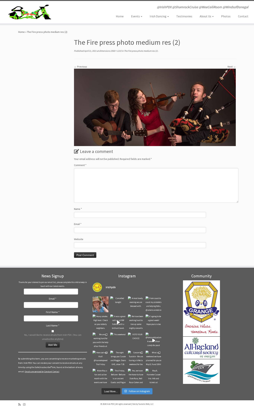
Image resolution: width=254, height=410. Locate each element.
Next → (232, 66)
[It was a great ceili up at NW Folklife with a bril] (118, 322)
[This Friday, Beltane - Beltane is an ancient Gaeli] (118, 377)
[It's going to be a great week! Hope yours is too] (153, 322)
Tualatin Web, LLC (146, 404)
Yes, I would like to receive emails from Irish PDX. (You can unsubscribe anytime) (52, 336)
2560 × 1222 (115, 50)
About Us (206, 16)
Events (135, 16)
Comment (80, 165)
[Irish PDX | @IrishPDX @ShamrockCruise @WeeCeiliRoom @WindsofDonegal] (29, 12)
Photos (226, 16)
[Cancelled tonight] (118, 304)
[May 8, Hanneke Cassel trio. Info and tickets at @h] (153, 377)
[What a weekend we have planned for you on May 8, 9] (153, 359)
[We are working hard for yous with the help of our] (100, 340)
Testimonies (184, 16)
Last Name (52, 325)
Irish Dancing (158, 16)
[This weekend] (118, 340)
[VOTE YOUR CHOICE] (136, 340)
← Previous (80, 66)
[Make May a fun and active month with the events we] (100, 377)
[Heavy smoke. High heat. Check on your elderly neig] (100, 322)
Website (78, 239)
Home (120, 16)
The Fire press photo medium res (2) (141, 50)
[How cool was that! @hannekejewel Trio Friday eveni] (100, 359)
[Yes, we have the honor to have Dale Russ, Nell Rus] (136, 377)
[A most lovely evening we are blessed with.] (136, 304)
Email (77, 224)
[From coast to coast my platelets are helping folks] (153, 304)
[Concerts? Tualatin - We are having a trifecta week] (136, 359)
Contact (243, 16)
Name (78, 209)
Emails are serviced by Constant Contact (42, 371)
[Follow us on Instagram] (25, 404)
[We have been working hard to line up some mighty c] (136, 322)
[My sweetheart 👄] (100, 304)
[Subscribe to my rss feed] (20, 404)
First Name (53, 312)
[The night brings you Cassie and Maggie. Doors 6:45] (118, 359)
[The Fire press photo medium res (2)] (155, 107)
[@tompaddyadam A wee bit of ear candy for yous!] (153, 340)
